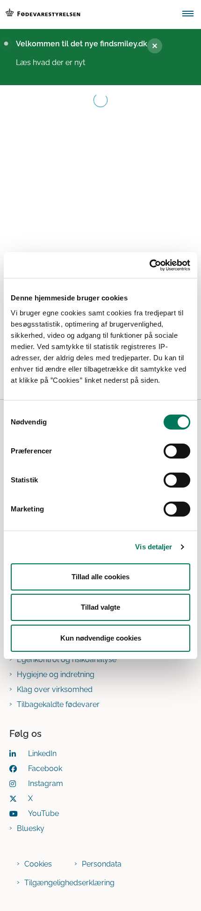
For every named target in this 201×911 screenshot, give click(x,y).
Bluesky (30, 828)
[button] (191, 14)
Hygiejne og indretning (55, 674)
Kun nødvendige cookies (100, 638)
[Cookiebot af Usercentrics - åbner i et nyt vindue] (149, 265)
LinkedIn (42, 753)
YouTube (43, 813)
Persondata (102, 864)
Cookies (38, 864)
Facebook (45, 768)
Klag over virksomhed (55, 689)
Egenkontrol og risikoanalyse (66, 659)
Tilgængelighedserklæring (69, 882)
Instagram (45, 783)
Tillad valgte (100, 607)
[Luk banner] (154, 45)
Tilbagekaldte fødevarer (58, 704)
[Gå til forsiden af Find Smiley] (88, 14)
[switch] (177, 451)
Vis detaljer (153, 547)
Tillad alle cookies (100, 577)
